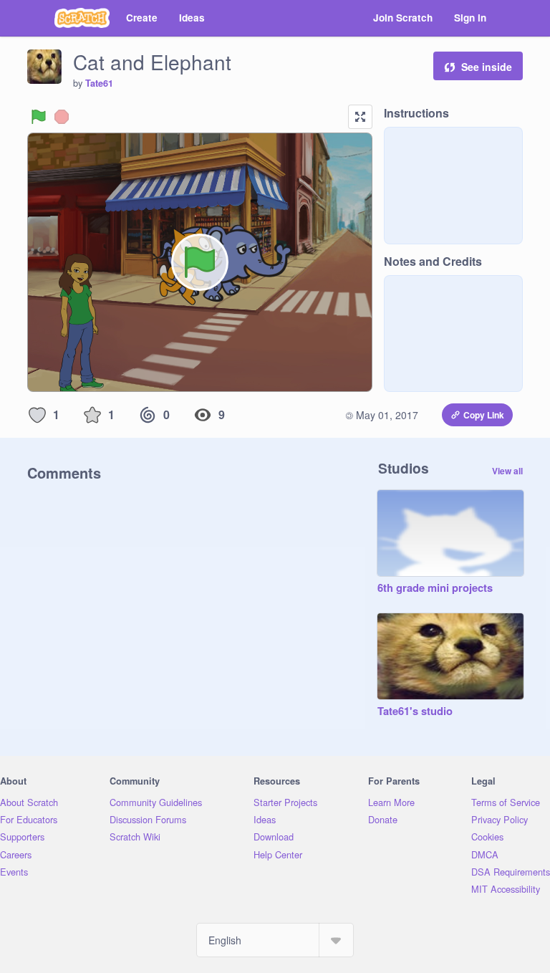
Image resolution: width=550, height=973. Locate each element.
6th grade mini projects (435, 588)
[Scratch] (82, 18)
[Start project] (38, 116)
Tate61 (99, 83)
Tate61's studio (415, 711)
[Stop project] (61, 116)
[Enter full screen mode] (360, 117)
